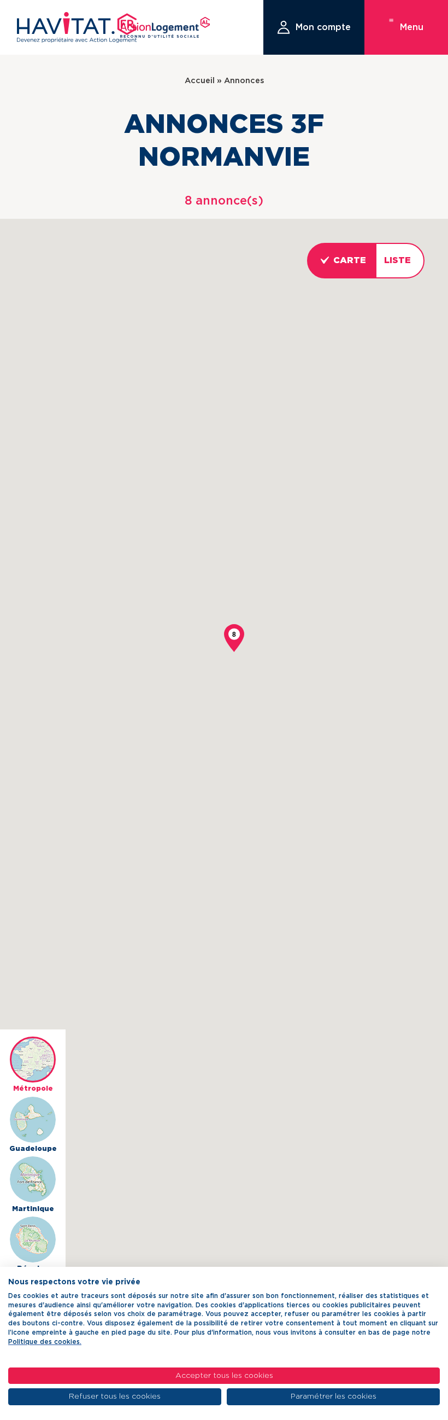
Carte (349, 260)
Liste (397, 260)
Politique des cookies (44, 1341)
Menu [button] (411, 27)
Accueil (200, 81)
